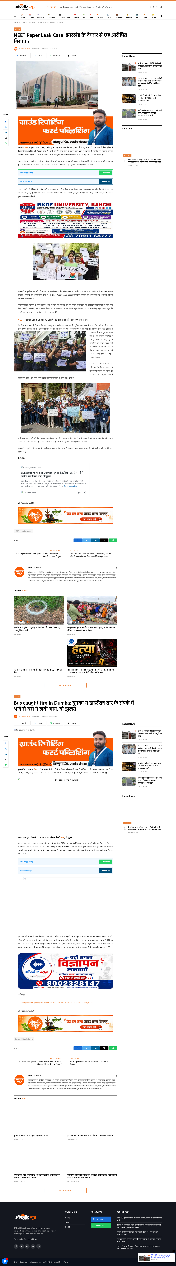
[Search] (161, 16)
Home (67, 1218)
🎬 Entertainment (64, 16)
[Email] (6, 137)
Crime (17, 29)
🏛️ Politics (109, 16)
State (17, 697)
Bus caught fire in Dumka (24, 1039)
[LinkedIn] (6, 132)
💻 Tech (137, 16)
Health (67, 1227)
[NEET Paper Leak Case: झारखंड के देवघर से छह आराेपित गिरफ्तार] (56, 108)
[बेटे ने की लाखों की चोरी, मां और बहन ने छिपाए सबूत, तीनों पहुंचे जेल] (39, 653)
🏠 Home (23, 16)
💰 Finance (129, 16)
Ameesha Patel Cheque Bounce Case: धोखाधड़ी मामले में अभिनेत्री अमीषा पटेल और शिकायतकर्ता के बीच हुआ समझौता (90, 555)
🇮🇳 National (40, 16)
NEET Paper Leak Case (23, 531)
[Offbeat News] (25, 7)
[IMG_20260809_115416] (65, 523)
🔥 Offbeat (100, 16)
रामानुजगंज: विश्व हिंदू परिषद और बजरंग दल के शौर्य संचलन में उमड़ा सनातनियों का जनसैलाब (37, 1176)
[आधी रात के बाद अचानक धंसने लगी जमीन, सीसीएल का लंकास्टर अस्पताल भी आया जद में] (129, 113)
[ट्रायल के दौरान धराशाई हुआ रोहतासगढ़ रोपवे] (39, 1118)
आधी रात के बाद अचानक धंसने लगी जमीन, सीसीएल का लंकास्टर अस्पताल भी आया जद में (150, 113)
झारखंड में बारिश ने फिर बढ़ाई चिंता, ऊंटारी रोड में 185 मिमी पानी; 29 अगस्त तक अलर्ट (94, 7)
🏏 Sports (145, 16)
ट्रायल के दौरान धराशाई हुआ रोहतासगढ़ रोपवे (31, 1135)
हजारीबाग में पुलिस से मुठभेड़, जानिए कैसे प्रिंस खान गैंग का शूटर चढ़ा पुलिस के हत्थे (37, 629)
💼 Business (119, 16)
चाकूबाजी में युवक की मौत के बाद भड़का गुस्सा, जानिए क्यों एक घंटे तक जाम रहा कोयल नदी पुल (91, 629)
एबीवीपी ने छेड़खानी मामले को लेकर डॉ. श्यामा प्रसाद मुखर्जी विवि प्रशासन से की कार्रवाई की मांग (92, 1176)
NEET (25, 147)
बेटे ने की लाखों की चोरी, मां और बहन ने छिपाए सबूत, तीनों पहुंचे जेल (38, 671)
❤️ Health (76, 16)
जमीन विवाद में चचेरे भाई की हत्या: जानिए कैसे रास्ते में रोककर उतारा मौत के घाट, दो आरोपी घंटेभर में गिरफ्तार (90, 671)
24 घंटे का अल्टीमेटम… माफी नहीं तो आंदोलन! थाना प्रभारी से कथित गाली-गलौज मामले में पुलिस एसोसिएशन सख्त (150, 82)
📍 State (91, 16)
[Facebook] (6, 121)
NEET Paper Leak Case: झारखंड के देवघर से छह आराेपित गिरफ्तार (89, 1063)
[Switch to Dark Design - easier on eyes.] (161, 7)
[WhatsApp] (6, 143)
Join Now (106, 173)
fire (35, 769)
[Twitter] (6, 127)
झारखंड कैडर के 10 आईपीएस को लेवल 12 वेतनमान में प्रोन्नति (90, 1135)
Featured (127, 155)
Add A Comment (66, 685)
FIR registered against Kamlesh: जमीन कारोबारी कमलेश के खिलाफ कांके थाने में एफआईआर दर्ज (57, 1002)
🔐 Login (154, 16)
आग (62, 837)
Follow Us (106, 181)
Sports (67, 1222)
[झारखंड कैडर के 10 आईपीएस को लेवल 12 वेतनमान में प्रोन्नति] (92, 1118)
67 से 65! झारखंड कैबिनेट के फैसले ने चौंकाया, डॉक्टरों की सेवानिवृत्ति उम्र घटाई (150, 66)
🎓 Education (51, 16)
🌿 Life (83, 16)
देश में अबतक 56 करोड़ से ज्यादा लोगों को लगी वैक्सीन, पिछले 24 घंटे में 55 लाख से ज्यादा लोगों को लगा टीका (145, 161)
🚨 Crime (31, 16)
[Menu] (15, 16)
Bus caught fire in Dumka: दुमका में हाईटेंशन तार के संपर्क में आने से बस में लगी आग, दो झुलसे (38, 555)
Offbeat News (25, 48)
